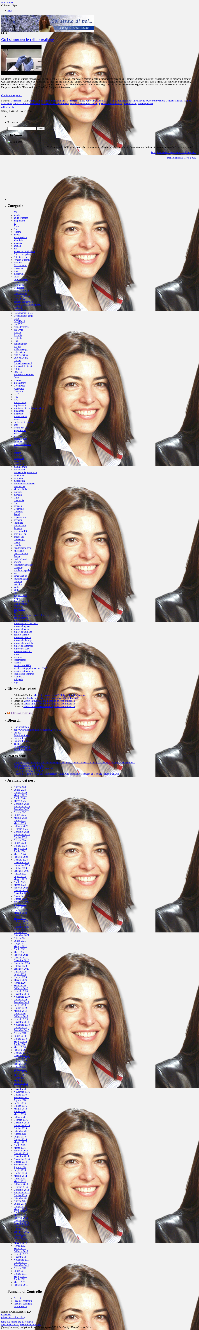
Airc (16, 229)
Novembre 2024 (22, 834)
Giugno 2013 (20, 1206)
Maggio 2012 (20, 1243)
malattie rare (20, 464)
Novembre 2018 (22, 1024)
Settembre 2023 (21, 871)
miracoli (18, 492)
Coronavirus (20, 310)
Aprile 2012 (19, 1245)
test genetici (19, 609)
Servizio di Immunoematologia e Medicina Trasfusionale (41, 103)
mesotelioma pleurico (24, 483)
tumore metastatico (23, 651)
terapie (17, 598)
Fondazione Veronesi (24, 374)
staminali (18, 581)
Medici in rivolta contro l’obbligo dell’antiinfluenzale (60, 695)
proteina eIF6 (20, 531)
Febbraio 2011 (21, 1285)
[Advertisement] (30, 181)
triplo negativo (21, 618)
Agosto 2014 (20, 1167)
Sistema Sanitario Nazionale (83, 103)
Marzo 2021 (20, 952)
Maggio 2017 (20, 1075)
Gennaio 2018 (21, 1052)
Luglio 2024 (20, 843)
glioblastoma (20, 383)
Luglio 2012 (20, 1237)
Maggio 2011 (20, 1276)
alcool (17, 234)
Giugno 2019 (20, 1008)
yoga (16, 682)
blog (16, 271)
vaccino (17, 662)
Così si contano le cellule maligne (27, 40)
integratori (19, 411)
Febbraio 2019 (21, 1016)
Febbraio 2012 (21, 1251)
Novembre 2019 (22, 996)
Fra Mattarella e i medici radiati (29, 765)
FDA (114, 100)
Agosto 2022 (20, 904)
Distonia (18, 338)
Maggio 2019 (20, 1010)
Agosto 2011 (20, 1268)
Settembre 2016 (21, 1097)
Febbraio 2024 (21, 857)
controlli (18, 307)
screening (18, 567)
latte (16, 424)
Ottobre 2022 (20, 898)
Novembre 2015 (22, 1125)
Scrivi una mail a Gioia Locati (181, 157)
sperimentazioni (21, 578)
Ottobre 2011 (20, 1262)
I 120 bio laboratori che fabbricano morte (34, 768)
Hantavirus (19, 391)
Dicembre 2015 (21, 1122)
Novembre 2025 (22, 806)
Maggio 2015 (20, 1142)
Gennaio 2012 (21, 1254)
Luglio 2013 (20, 1203)
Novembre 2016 (22, 1092)
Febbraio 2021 (21, 954)
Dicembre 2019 (21, 994)
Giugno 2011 (20, 1273)
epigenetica (19, 352)
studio (17, 590)
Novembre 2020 (22, 963)
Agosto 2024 (20, 840)
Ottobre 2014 (20, 1161)
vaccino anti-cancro (23, 671)
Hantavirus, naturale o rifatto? (28, 771)
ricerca (17, 542)
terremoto (18, 606)
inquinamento (20, 405)
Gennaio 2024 (21, 859)
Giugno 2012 (20, 1240)
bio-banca (18, 268)
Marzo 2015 (20, 1147)
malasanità (19, 458)
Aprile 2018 (19, 1044)
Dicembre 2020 (21, 960)
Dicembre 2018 (21, 1022)
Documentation (21, 727)
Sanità (17, 556)
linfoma (17, 452)
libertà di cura (20, 438)
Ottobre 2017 (20, 1061)
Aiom (16, 226)
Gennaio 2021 (21, 957)
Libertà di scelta (21, 441)
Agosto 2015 (20, 1133)
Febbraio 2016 (21, 1117)
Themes (17, 743)
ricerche (17, 545)
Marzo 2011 (19, 1282)
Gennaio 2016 (21, 1119)
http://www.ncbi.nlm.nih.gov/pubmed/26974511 (37, 729)
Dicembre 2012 (21, 1223)
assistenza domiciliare (24, 251)
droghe (17, 346)
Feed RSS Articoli (10, 1324)
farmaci (17, 360)
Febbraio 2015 (21, 1150)
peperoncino (20, 517)
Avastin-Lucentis (22, 259)
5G (15, 212)
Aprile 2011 (19, 1279)
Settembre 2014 (21, 1164)
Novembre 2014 (22, 1159)
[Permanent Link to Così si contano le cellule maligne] (21, 74)
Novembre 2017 (22, 1058)
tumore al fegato (22, 626)
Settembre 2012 (21, 1231)
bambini (18, 262)
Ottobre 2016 (20, 1094)
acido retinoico (21, 217)
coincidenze (19, 299)
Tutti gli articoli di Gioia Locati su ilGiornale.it (173, 152)
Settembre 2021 (21, 935)
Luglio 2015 (20, 1136)
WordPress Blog (22, 746)
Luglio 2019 (20, 1005)
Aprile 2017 (19, 1078)
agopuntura (19, 220)
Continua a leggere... (11, 95)
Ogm (16, 497)
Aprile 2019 (19, 1013)
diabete (17, 332)
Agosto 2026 (20, 787)
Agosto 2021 (20, 938)
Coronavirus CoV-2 (23, 313)
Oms (16, 503)
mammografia (20, 466)
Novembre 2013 (22, 1192)
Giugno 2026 (20, 792)
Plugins (17, 732)
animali (17, 245)
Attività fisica (20, 257)
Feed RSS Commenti (30, 1324)
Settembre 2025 (21, 809)
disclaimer (6, 1314)
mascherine (19, 469)
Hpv (16, 397)
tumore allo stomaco (23, 645)
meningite (18, 478)
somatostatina (20, 576)
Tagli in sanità (20, 595)
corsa (16, 318)
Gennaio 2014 (21, 1187)
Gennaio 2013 (21, 1220)
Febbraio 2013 (21, 1217)
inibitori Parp (20, 402)
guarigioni (19, 388)
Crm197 (18, 324)
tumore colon (130, 103)
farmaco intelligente (23, 366)
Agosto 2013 (20, 1201)
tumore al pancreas (23, 629)
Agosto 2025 (20, 812)
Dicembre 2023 (21, 862)
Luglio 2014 (20, 1170)
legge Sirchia (20, 430)
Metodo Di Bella (22, 489)
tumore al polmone (23, 631)
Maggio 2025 (20, 817)
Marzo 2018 (20, 1047)
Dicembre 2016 (21, 1089)
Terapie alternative (23, 601)
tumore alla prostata (23, 643)
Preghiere (18, 522)
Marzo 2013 (20, 1215)
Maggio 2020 (20, 980)
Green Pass (19, 385)
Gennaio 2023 (21, 890)
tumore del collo (22, 648)
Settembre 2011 (21, 1265)
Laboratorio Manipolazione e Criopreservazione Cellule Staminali (150, 100)
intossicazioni (20, 416)
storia (16, 587)
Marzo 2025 (20, 823)
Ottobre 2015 (20, 1128)
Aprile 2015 (19, 1145)
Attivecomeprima (22, 254)
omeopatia (19, 500)
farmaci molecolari (23, 363)
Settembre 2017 (21, 1064)
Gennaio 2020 (21, 991)
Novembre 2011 (22, 1259)
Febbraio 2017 (21, 1083)
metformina (19, 486)
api (15, 248)
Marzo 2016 (20, 1114)
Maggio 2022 (20, 912)
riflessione (19, 550)
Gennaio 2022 (21, 924)
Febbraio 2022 (21, 921)
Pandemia (18, 511)
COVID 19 (19, 321)
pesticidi (18, 520)
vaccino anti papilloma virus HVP (30, 668)
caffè (16, 276)
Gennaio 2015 (21, 1153)
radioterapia (19, 539)
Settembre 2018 (21, 1030)
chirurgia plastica (22, 296)
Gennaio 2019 (21, 1019)
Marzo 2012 (20, 1248)
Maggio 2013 (20, 1209)
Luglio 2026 (20, 789)
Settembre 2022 (21, 901)
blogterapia (19, 273)
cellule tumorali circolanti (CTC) (95, 100)
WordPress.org (21, 1306)
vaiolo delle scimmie (24, 673)
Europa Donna (21, 357)
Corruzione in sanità (23, 315)
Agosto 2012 (20, 1234)
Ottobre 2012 (20, 1229)
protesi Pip (19, 536)
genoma (17, 380)
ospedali (18, 506)
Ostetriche (19, 508)
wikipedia (18, 679)
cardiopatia (19, 285)
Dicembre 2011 (21, 1257)
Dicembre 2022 (21, 893)
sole (16, 573)
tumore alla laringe (23, 640)
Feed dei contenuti (23, 1301)
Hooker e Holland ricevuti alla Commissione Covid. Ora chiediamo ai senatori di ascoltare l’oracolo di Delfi (66, 773)
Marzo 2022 (20, 918)
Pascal (17, 514)
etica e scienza (21, 355)
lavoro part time (21, 427)
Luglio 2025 (20, 815)
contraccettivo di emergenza (27, 304)
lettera (17, 433)
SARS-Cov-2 (20, 559)
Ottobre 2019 (20, 999)
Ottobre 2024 (20, 837)
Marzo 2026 (20, 801)
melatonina (19, 475)
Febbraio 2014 (21, 1184)
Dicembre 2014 (21, 1156)
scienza (17, 562)
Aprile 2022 (19, 915)
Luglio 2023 (20, 876)
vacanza (18, 657)
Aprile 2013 (19, 1212)
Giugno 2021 (20, 943)
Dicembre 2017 (21, 1055)
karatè (17, 419)
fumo (16, 377)
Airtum (17, 231)
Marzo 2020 (20, 985)
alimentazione (20, 237)
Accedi (17, 1298)
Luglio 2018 (20, 1036)
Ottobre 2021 (20, 932)
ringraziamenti (21, 553)
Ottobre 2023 (20, 868)
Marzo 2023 (20, 885)
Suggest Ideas (20, 738)
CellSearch (16, 100)
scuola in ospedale (23, 570)
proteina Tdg (20, 534)
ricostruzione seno (22, 548)
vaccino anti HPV (22, 665)
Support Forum (21, 741)
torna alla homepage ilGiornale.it (17, 1321)
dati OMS (18, 329)
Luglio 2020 (20, 974)
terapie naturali (21, 604)
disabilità (18, 335)
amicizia (18, 243)
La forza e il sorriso (23, 422)
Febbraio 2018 (21, 1050)
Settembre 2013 (21, 1198)
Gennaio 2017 (21, 1086)
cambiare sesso (21, 279)
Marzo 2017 (20, 1080)
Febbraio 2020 (21, 988)
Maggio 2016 (20, 1108)
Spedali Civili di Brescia (110, 103)
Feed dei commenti (23, 1303)
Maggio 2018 (20, 1041)
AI (15, 223)
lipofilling (18, 455)
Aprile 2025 (19, 820)
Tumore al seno (21, 634)
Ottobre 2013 (20, 1195)
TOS (16, 612)
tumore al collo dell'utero (26, 623)
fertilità (17, 369)
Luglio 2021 (20, 940)
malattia (17, 461)
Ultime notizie (22, 713)
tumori (17, 654)
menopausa (19, 480)
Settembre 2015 (21, 1131)
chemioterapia (20, 293)
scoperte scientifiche (23, 564)
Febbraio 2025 (21, 826)
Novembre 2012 (22, 1226)
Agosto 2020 (20, 971)
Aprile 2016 (19, 1111)
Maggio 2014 (20, 1175)
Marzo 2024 (20, 854)
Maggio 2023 (20, 879)
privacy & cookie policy (13, 1317)
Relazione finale (22, 735)
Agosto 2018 (20, 1033)
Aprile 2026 (19, 798)
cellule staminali (21, 290)
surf (15, 592)
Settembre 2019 (21, 1002)
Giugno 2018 (20, 1038)
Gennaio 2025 (21, 829)
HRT (16, 399)
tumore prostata (145, 103)
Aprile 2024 (19, 851)
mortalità (18, 494)
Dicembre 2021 (21, 926)
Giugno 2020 (20, 977)
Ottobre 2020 (20, 966)
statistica (18, 584)
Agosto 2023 (20, 873)
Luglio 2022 (20, 907)
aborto (17, 215)
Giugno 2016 (20, 1105)
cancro (17, 282)
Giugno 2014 (20, 1173)
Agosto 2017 (20, 1066)
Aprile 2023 (19, 882)
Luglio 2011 (20, 1271)
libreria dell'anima (22, 444)
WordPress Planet (22, 749)
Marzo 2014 (20, 1181)
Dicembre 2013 (21, 1189)
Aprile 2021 (19, 949)
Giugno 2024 (20, 845)
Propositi (18, 528)
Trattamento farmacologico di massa (31, 615)
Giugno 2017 (20, 1072)
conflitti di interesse (23, 301)
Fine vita (18, 371)
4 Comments (7, 107)
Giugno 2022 (20, 910)
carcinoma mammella (55, 100)
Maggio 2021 (20, 946)
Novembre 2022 (22, 896)
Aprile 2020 (19, 982)
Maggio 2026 (20, 795)
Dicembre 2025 (21, 803)
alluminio (18, 240)
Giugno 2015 (20, 1139)
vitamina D (19, 676)
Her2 (16, 394)
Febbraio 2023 (21, 887)
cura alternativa (21, 327)
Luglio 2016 (20, 1103)
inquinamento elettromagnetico (29, 408)
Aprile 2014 (19, 1178)
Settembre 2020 (21, 968)
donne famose (20, 343)
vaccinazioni (20, 659)
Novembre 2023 (22, 865)
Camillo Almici (35, 100)
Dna (16, 341)
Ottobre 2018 (20, 1027)
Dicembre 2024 (21, 831)
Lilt (15, 450)
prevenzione (20, 525)
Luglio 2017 (20, 1069)
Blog (9, 10)
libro (16, 447)
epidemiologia (21, 349)
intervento (18, 413)
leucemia (18, 436)
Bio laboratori (20, 265)
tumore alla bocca (22, 637)
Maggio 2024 (20, 848)
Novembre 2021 (22, 929)
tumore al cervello (22, 620)
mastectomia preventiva (25, 472)
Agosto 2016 (20, 1100)
